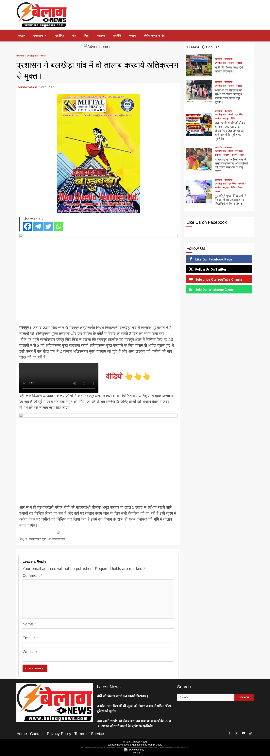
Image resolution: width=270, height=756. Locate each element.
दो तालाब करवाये (57, 539)
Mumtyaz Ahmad (28, 87)
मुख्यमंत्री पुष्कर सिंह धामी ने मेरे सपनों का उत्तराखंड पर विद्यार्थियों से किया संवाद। (199, 191)
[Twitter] (48, 226)
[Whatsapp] (58, 226)
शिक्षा (86, 35)
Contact (37, 734)
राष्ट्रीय (218, 118)
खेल (74, 35)
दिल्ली (230, 115)
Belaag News (139, 742)
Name (29, 624)
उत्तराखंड (219, 59)
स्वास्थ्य (101, 35)
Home (21, 734)
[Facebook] (27, 226)
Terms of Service (89, 734)
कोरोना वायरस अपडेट (154, 35)
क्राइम (132, 35)
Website (30, 652)
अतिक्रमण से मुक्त (37, 539)
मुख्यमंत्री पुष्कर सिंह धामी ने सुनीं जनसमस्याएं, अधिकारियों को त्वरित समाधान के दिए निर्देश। (199, 159)
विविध (233, 118)
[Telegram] (38, 226)
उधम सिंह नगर (33, 56)
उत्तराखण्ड (38, 35)
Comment (32, 575)
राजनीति (117, 35)
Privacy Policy (59, 734)
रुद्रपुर (21, 35)
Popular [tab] (212, 47)
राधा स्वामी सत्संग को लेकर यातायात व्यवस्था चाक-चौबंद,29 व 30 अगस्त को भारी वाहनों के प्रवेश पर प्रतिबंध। (199, 124)
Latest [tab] (193, 47)
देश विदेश (59, 35)
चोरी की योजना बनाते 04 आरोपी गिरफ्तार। (199, 65)
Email (29, 638)
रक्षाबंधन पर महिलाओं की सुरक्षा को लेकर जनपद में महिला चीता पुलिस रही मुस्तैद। (199, 91)
